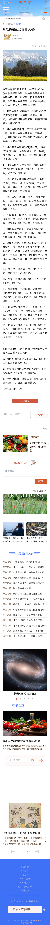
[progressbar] (36, 9)
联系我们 (24, 875)
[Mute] (32, 8)
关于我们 (24, 871)
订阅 (6, 14)
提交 (40, 415)
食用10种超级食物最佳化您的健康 (21, 740)
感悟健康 (9, 24)
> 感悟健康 (34, 436)
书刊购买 (24, 890)
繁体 (45, 8)
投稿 (6, 8)
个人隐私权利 (36, 920)
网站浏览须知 (26, 923)
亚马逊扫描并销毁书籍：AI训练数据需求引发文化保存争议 (36, 540)
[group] (28, 10)
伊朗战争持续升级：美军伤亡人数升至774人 (13, 540)
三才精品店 (25, 883)
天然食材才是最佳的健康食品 (37, 446)
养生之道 (17, 24)
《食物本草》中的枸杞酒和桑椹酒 (21, 832)
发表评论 (25, 401)
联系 (6, 11)
